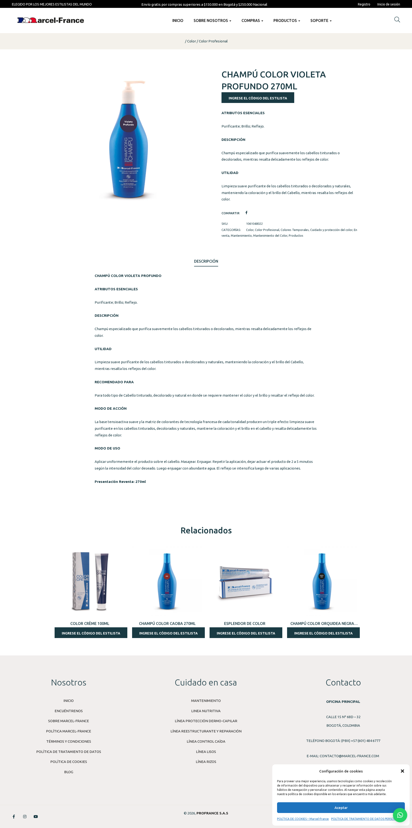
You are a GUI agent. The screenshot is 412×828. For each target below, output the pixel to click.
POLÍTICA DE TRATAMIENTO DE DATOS (68, 752)
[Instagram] (25, 816)
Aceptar (341, 808)
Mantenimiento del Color (270, 235)
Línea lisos (206, 752)
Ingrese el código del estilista (258, 98)
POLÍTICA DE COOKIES (68, 762)
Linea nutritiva (206, 711)
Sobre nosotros (211, 20)
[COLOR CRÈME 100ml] (90, 581)
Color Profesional (213, 41)
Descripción (206, 261)
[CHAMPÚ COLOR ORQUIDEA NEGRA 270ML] (322, 581)
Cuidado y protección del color (331, 229)
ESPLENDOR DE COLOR (244, 623)
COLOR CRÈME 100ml (89, 623)
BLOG (68, 772)
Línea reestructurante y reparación (206, 731)
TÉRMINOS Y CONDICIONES (68, 741)
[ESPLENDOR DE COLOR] (245, 581)
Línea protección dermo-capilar (206, 721)
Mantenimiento (241, 235)
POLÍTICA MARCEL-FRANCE (68, 731)
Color (191, 41)
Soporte (319, 20)
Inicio (177, 20)
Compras (251, 20)
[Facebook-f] (14, 816)
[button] (402, 771)
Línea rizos (206, 762)
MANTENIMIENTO (206, 701)
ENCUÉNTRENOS (69, 711)
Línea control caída (206, 741)
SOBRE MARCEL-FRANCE (68, 721)
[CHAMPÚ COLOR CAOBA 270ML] (167, 581)
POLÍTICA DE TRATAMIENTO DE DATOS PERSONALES (366, 818)
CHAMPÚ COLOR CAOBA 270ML (167, 623)
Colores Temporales (295, 229)
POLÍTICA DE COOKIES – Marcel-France (303, 818)
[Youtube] (36, 816)
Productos (285, 20)
